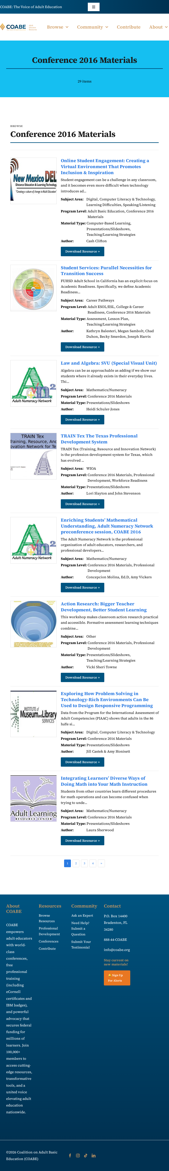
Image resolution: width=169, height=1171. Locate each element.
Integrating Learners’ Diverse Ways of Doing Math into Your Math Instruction (104, 781)
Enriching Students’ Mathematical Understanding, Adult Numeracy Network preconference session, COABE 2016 (107, 526)
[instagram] (78, 1155)
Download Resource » (82, 251)
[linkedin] (93, 1155)
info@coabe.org (117, 949)
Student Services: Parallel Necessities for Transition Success (106, 271)
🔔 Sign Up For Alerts (115, 978)
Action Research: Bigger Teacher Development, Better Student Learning (104, 607)
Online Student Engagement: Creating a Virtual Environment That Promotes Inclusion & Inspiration (105, 166)
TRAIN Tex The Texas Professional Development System (99, 439)
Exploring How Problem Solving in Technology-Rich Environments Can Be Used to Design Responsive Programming (107, 699)
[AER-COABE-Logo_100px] (18, 24)
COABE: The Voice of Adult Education (31, 6)
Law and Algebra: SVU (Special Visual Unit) (109, 363)
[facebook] (70, 1155)
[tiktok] (86, 1155)
